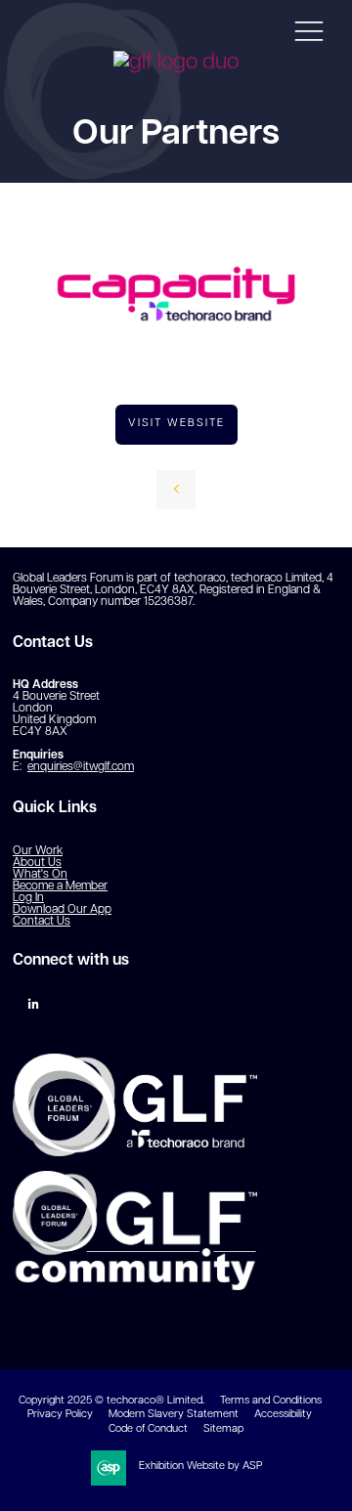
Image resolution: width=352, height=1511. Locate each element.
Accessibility (283, 1414)
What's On (40, 875)
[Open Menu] (309, 30)
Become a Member (60, 886)
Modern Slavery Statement (174, 1414)
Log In (28, 898)
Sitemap (223, 1429)
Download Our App (62, 910)
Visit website (176, 423)
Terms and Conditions (271, 1401)
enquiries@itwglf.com (80, 767)
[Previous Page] (176, 489)
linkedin (34, 1004)
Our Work (38, 851)
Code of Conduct (148, 1429)
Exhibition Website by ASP (200, 1466)
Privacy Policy (60, 1414)
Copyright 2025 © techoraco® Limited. (111, 1401)
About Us (37, 863)
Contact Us (41, 922)
